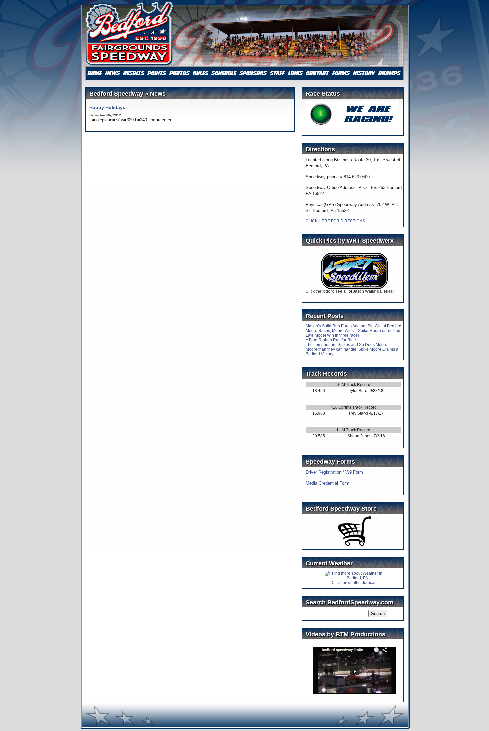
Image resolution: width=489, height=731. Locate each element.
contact (317, 73)
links (295, 73)
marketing (253, 73)
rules (200, 73)
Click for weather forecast (354, 582)
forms (340, 73)
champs (389, 73)
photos (179, 73)
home (95, 73)
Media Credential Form (327, 483)
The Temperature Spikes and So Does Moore (346, 344)
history (364, 73)
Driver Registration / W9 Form (334, 472)
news (113, 73)
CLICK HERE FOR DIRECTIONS (335, 221)
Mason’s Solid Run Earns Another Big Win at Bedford (353, 326)
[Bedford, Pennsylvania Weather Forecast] (355, 578)
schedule (224, 73)
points (157, 73)
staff (277, 73)
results (134, 73)
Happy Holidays (107, 107)
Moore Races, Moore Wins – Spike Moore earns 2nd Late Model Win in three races (353, 333)
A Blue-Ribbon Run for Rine (331, 340)
